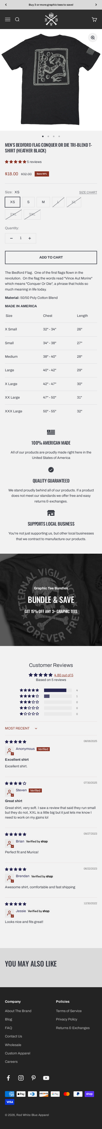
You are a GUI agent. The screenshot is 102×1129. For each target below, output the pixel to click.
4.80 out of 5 (63, 675)
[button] (16, 162)
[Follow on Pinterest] (33, 1078)
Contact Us (13, 1036)
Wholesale (13, 1045)
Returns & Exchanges (73, 1028)
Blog (8, 1019)
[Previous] (6, 4)
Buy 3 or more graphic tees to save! (51, 4)
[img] (15, 742)
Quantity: (12, 228)
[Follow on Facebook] (8, 1078)
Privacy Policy (66, 1019)
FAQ (8, 1028)
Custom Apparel (17, 1053)
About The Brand (18, 1011)
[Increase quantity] (30, 238)
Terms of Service (69, 1011)
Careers (11, 1062)
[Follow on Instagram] (21, 1078)
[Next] (96, 4)
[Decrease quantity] (11, 238)
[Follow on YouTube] (46, 1078)
